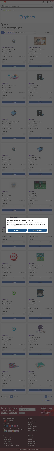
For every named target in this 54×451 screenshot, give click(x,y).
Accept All (17, 230)
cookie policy (11, 225)
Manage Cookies (37, 230)
